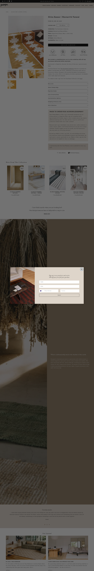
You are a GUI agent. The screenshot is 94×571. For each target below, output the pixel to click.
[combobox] (41, 290)
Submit (59, 295)
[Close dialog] (81, 269)
